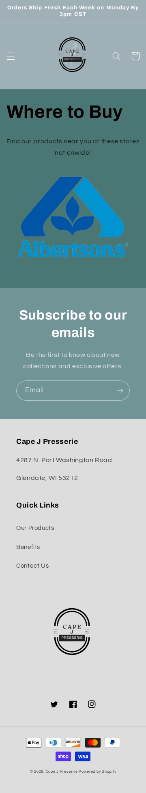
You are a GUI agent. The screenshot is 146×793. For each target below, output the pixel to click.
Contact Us (32, 566)
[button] (10, 56)
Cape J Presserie (62, 772)
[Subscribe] (120, 390)
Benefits (28, 547)
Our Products (35, 528)
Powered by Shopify (97, 772)
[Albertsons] (73, 218)
